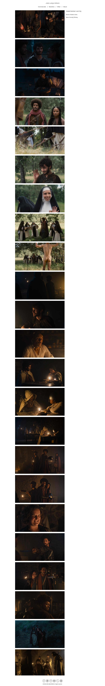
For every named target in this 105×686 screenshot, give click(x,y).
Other (58, 7)
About (65, 7)
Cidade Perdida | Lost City (73, 11)
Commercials (42, 7)
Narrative (51, 7)
